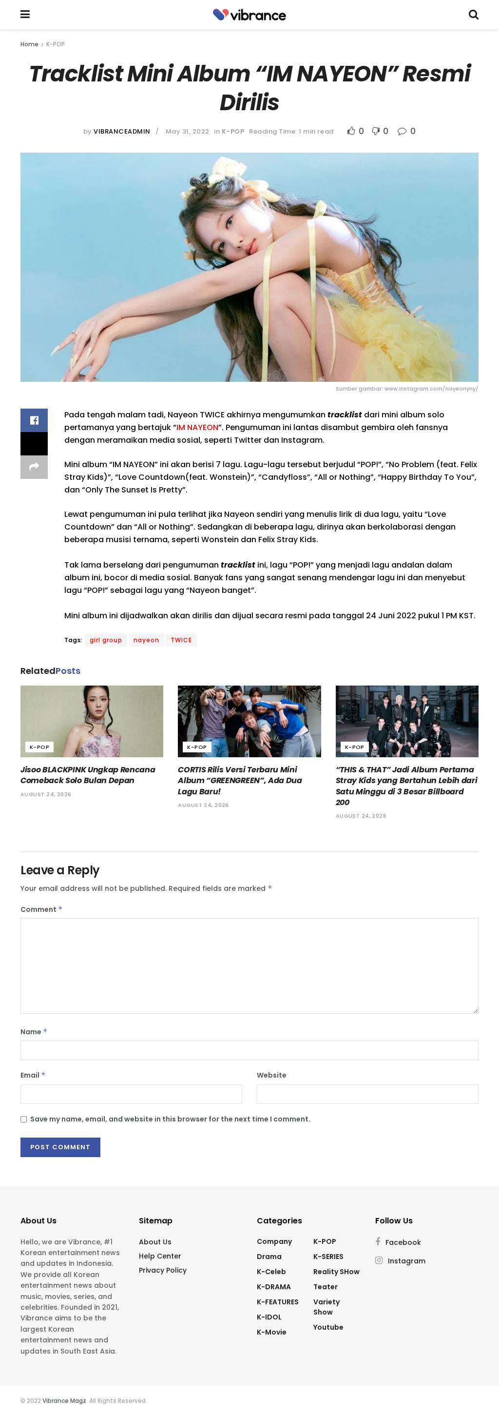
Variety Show (326, 1307)
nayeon (146, 640)
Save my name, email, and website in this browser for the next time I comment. (170, 1119)
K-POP (55, 44)
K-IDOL (269, 1317)
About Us (155, 1242)
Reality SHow (336, 1272)
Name (34, 1032)
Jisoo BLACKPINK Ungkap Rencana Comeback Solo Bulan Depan (87, 775)
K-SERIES (328, 1256)
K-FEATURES (278, 1302)
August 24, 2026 (46, 794)
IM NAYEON (197, 427)
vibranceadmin (122, 131)
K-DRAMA (274, 1287)
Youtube (328, 1327)
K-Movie (272, 1332)
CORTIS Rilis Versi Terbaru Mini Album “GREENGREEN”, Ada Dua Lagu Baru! (240, 780)
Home (29, 44)
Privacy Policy (163, 1270)
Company (274, 1241)
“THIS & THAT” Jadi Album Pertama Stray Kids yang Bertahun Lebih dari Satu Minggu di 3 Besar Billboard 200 (407, 786)
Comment (41, 909)
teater (325, 1287)
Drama (269, 1256)
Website (272, 1075)
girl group (106, 640)
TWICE (181, 640)
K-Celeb (271, 1272)
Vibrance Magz (64, 1400)
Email (33, 1075)
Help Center (160, 1256)
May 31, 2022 (188, 131)
